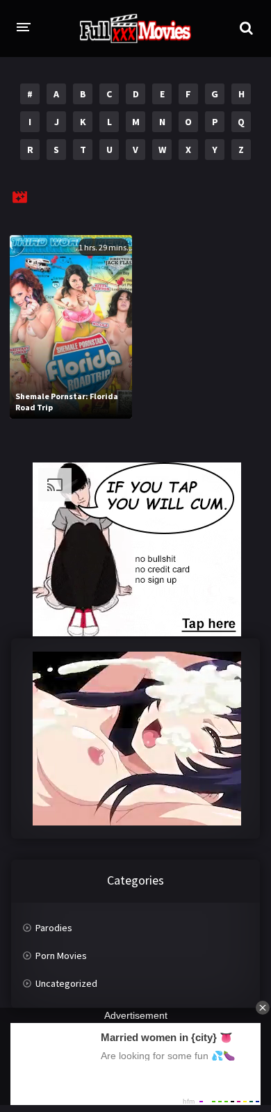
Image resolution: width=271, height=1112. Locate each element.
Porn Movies (61, 955)
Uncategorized (66, 983)
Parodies (53, 927)
